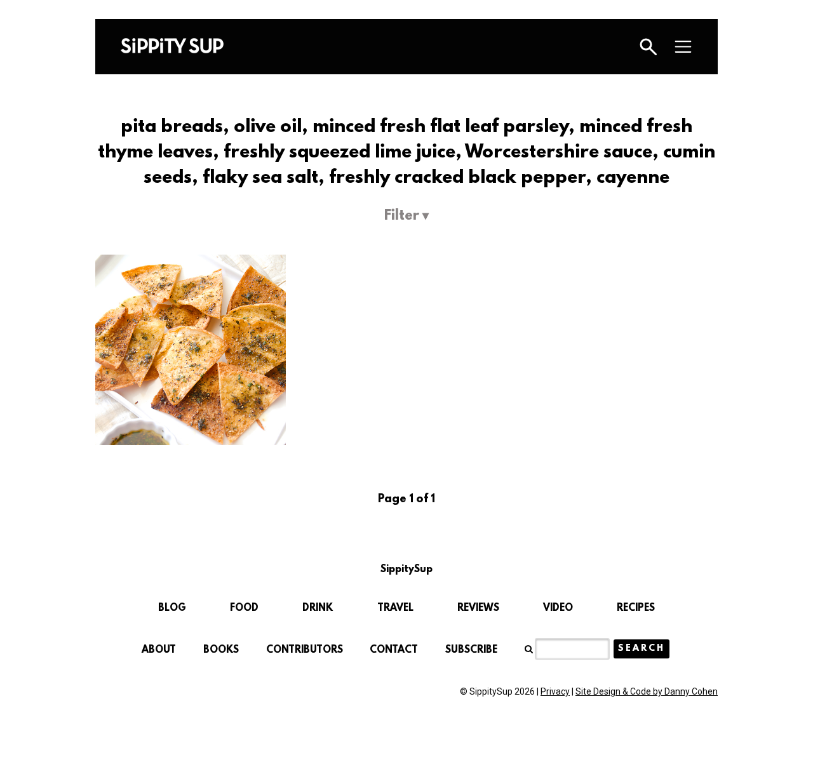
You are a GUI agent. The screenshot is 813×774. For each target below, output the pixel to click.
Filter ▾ (406, 216)
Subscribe (471, 650)
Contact (394, 650)
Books (221, 650)
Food (244, 608)
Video (558, 608)
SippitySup (172, 45)
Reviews (478, 608)
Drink (317, 608)
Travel (395, 608)
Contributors (304, 650)
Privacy (555, 691)
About (159, 650)
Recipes (636, 608)
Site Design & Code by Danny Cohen (646, 691)
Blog (172, 608)
